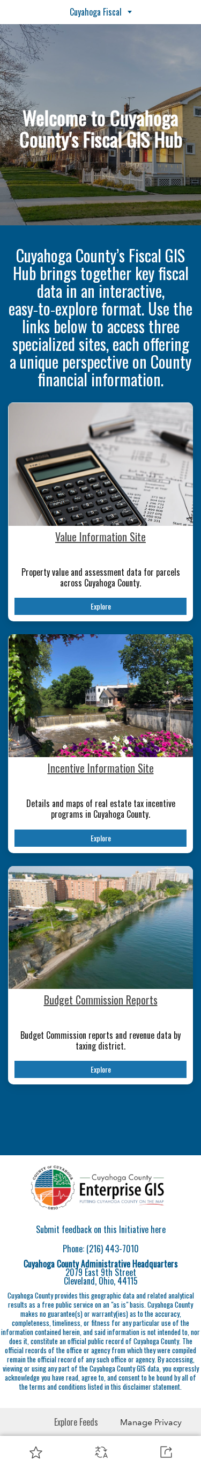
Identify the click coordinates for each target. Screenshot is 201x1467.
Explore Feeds (76, 1421)
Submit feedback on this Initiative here (101, 1229)
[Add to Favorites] (36, 1452)
